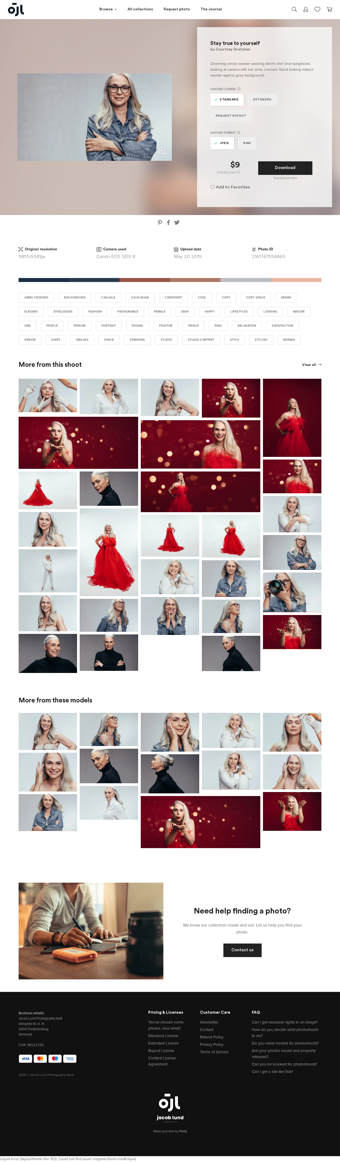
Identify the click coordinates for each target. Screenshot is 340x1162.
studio (166, 340)
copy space (255, 297)
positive (166, 325)
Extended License (163, 1043)
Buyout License (161, 1050)
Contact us (242, 950)
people (52, 325)
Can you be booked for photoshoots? (284, 1064)
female (159, 311)
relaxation (247, 325)
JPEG (224, 143)
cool (202, 297)
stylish (261, 340)
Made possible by (170, 1131)
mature (299, 311)
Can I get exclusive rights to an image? (285, 1022)
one (27, 325)
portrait (108, 325)
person (80, 325)
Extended (262, 99)
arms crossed (36, 297)
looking (270, 311)
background (75, 297)
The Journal (211, 9)
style (234, 340)
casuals (108, 297)
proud (193, 325)
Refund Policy (211, 1037)
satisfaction (282, 325)
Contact (206, 1029)
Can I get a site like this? (272, 1071)
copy (226, 297)
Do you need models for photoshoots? (285, 1043)
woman (289, 340)
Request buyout (231, 115)
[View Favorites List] (317, 8)
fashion (95, 311)
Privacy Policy (211, 1044)
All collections (140, 9)
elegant (31, 311)
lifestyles (239, 311)
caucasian (140, 297)
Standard (229, 99)
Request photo (177, 9)
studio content (201, 340)
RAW (247, 143)
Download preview (285, 178)
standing (137, 340)
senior (30, 340)
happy (210, 311)
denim (286, 297)
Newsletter (209, 1022)
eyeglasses (63, 311)
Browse (106, 9)
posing (137, 325)
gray (185, 311)
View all (309, 365)
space (109, 340)
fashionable (127, 311)
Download (285, 168)
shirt (55, 340)
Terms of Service (214, 1052)
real (218, 325)
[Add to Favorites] (74, 382)
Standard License (163, 1035)
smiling (82, 340)
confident (173, 297)
